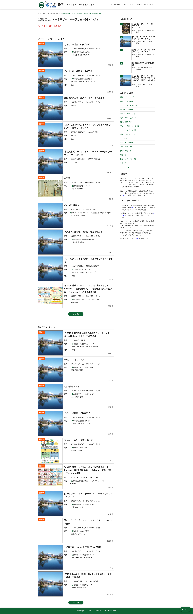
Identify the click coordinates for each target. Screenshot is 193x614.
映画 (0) (123, 155)
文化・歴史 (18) (126, 122)
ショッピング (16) (126, 142)
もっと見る (75, 314)
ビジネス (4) (124, 167)
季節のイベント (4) (127, 97)
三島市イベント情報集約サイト (49, 13)
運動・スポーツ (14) (127, 113)
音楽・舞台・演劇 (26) (128, 118)
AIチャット (185, 609)
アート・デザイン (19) (128, 130)
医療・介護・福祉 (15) (128, 159)
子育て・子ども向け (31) (129, 105)
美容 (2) (123, 163)
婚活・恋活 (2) (125, 151)
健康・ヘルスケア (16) (128, 134)
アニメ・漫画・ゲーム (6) (129, 126)
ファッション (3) (126, 147)
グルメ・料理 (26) (126, 109)
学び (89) (123, 138)
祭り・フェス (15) (126, 101)
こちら (124, 195)
